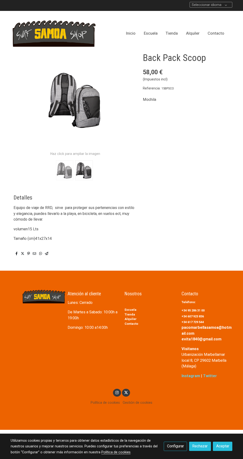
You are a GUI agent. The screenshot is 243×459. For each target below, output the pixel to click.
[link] (54, 33)
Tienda (130, 314)
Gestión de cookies (137, 402)
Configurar (175, 446)
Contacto (131, 323)
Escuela (130, 309)
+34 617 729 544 (193, 322)
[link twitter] (126, 392)
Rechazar (200, 446)
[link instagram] (117, 392)
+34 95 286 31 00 (193, 310)
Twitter (210, 376)
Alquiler (131, 319)
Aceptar (222, 446)
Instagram (191, 376)
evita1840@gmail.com (201, 339)
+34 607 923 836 (193, 316)
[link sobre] (36, 296)
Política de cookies (105, 402)
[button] (128, 100)
